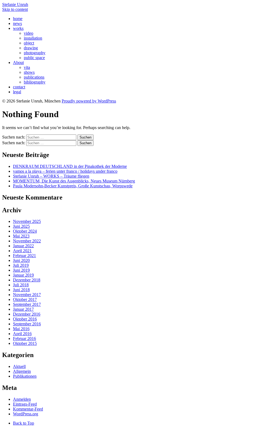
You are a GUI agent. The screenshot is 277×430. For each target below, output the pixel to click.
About (18, 62)
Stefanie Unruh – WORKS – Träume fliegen (51, 176)
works (18, 28)
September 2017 (27, 304)
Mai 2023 (21, 236)
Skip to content (15, 9)
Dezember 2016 (26, 314)
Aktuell (19, 366)
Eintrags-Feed (25, 404)
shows (29, 72)
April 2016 (22, 333)
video (28, 33)
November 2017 (27, 294)
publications (34, 77)
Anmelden (22, 399)
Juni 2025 (21, 226)
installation (33, 38)
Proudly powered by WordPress (89, 101)
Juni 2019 (21, 270)
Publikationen (25, 376)
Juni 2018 (21, 289)
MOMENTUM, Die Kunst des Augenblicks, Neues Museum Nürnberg (74, 181)
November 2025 (27, 221)
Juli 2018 (21, 285)
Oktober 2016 (25, 319)
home (17, 18)
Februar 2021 (24, 255)
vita (27, 67)
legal (17, 91)
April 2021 (22, 250)
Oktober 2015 (25, 343)
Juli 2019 (21, 265)
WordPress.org (25, 414)
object (29, 43)
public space (34, 57)
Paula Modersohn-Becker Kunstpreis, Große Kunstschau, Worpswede (73, 186)
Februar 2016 (24, 338)
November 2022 (27, 241)
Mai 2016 (21, 328)
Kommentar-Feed (28, 409)
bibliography (34, 82)
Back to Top (23, 423)
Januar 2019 (23, 275)
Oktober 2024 (25, 231)
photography (34, 52)
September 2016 (27, 324)
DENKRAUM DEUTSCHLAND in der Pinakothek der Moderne (70, 166)
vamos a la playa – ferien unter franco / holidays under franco (65, 171)
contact (19, 87)
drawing (31, 48)
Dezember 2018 (26, 280)
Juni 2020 (21, 260)
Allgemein (22, 371)
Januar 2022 (23, 245)
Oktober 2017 (25, 299)
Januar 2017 (23, 309)
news (17, 23)
